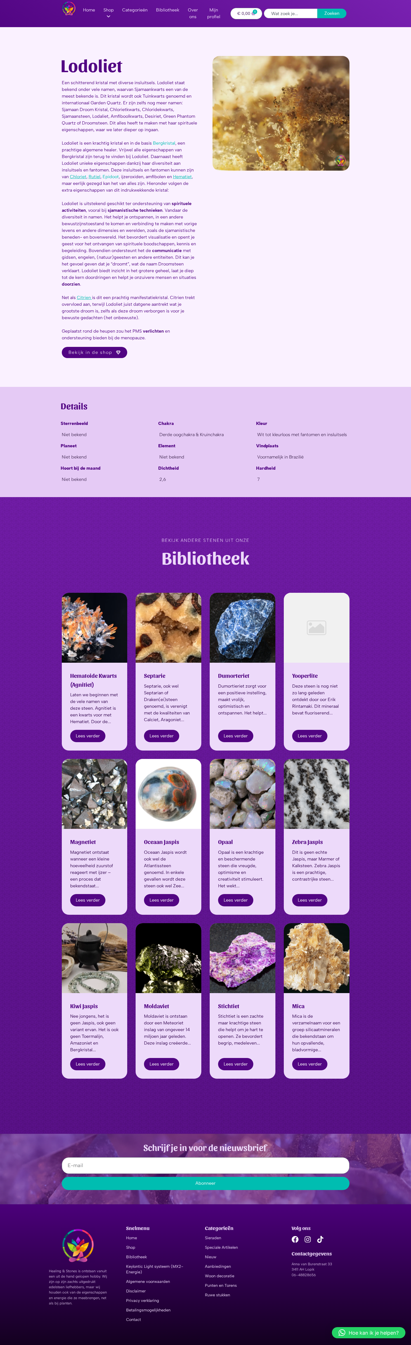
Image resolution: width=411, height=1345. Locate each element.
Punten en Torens (221, 1285)
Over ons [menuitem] (193, 13)
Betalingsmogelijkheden (148, 1310)
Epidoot (111, 176)
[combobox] (291, 13)
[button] (368, 1332)
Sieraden (213, 1237)
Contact (133, 1319)
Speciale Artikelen (221, 1247)
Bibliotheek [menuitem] (167, 10)
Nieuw (210, 1256)
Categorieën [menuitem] (135, 10)
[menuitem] (109, 13)
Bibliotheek (136, 1256)
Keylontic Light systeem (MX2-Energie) (154, 1269)
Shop (130, 1247)
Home (131, 1237)
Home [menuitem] (89, 10)
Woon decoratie (219, 1275)
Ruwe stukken (217, 1294)
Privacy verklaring (142, 1300)
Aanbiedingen (218, 1266)
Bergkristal (164, 143)
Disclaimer (136, 1291)
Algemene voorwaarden (148, 1281)
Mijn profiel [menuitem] (213, 13)
